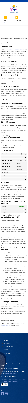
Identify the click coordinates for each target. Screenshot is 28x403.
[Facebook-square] (2, 394)
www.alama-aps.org (11, 375)
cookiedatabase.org (5, 325)
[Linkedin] (6, 394)
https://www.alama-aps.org (15, 49)
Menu (25, 28)
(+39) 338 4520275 (19, 22)
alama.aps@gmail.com (9, 22)
